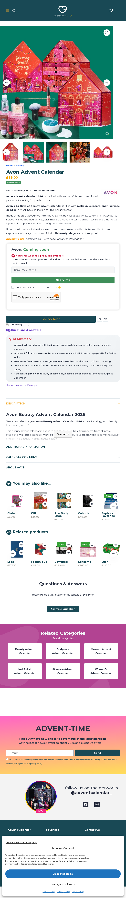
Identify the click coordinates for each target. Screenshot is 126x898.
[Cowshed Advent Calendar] (63, 549)
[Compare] (118, 10)
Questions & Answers (26, 330)
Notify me (63, 280)
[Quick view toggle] (20, 504)
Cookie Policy (49, 891)
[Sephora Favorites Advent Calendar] (110, 500)
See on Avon (51, 319)
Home (9, 165)
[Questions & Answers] (8, 330)
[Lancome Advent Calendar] (86, 549)
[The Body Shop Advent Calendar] (63, 500)
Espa (10, 561)
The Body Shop (61, 514)
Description (15, 403)
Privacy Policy (63, 891)
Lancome (83, 561)
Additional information (25, 446)
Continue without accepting (21, 842)
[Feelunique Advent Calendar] (39, 549)
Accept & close (63, 873)
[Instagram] (97, 804)
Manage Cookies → (63, 884)
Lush (104, 561)
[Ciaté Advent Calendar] (16, 500)
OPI (32, 513)
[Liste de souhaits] (111, 11)
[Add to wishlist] (99, 319)
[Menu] (7, 10)
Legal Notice (78, 891)
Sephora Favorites (107, 514)
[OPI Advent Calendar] (39, 500)
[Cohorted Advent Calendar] (86, 500)
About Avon (15, 467)
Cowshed (60, 561)
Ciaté (10, 513)
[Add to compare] (105, 319)
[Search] (14, 10)
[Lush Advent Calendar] (110, 549)
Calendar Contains (21, 457)
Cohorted (84, 513)
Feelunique (38, 561)
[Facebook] (85, 804)
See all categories (63, 638)
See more (63, 434)
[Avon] (110, 192)
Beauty (20, 165)
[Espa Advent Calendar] (16, 549)
